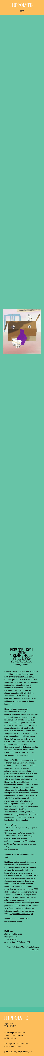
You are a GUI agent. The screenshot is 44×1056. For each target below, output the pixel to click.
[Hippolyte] (22, 6)
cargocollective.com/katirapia (21, 914)
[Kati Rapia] (22, 331)
